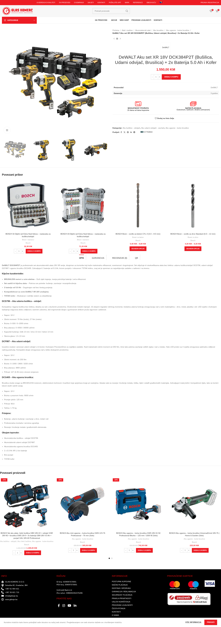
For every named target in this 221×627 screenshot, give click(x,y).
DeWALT (165, 47)
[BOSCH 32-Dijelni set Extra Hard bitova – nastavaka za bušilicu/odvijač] (28, 205)
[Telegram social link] (134, 132)
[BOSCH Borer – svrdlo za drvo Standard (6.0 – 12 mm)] (193, 205)
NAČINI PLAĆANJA (120, 585)
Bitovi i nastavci (28, 240)
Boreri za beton (138, 237)
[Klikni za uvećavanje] (7, 130)
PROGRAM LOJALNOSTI (122, 605)
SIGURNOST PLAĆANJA (122, 595)
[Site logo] (17, 11)
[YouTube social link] (69, 606)
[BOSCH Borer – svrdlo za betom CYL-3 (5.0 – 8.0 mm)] (138, 205)
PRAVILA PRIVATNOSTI (121, 598)
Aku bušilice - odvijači (131, 128)
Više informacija (193, 622)
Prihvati (211, 622)
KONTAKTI (116, 612)
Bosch (28, 243)
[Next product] (120, 38)
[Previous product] (114, 38)
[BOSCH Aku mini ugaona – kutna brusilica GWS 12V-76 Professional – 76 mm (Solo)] (82, 504)
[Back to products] (117, 38)
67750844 (148, 132)
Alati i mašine (127, 30)
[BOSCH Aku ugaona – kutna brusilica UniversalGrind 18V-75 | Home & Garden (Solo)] (194, 504)
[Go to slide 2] (111, 558)
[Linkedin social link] (131, 132)
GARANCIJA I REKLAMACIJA (124, 592)
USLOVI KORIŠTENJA (121, 602)
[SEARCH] (127, 11)
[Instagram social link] (63, 606)
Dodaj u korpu (171, 77)
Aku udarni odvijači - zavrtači (152, 128)
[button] (34, 251)
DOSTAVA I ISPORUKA (121, 588)
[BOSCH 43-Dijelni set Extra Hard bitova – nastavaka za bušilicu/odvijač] (83, 205)
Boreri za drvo (193, 237)
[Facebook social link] (121, 132)
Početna (115, 30)
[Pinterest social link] (128, 132)
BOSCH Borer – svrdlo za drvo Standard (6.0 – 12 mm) (192, 234)
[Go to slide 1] (109, 558)
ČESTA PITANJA (118, 608)
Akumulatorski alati (143, 30)
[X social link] (124, 132)
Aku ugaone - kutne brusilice (177, 30)
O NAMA (115, 615)
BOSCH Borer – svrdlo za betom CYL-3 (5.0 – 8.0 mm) (138, 234)
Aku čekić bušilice (24, 541)
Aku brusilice (158, 30)
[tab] (81, 257)
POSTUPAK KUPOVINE (121, 581)
